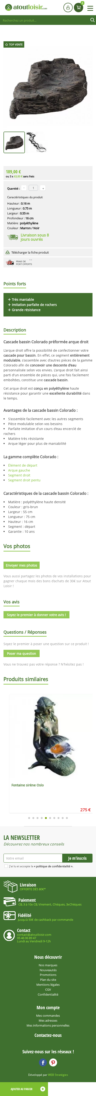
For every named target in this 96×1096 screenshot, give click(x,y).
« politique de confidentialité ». (53, 866)
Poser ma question (21, 653)
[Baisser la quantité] (43, 188)
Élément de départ (22, 465)
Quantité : (13, 188)
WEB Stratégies (58, 1075)
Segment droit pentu (24, 480)
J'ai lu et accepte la (41, 866)
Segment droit (19, 475)
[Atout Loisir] (26, 7)
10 (67, 818)
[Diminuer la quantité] (24, 188)
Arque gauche (19, 470)
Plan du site (48, 980)
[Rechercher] (92, 20)
